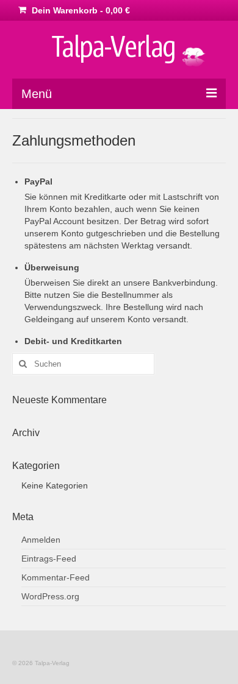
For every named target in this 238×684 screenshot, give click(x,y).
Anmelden (40, 540)
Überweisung (51, 267)
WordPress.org (50, 596)
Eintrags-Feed (48, 558)
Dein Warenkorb (79, 10)
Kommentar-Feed (55, 577)
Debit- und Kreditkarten (73, 341)
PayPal (38, 181)
